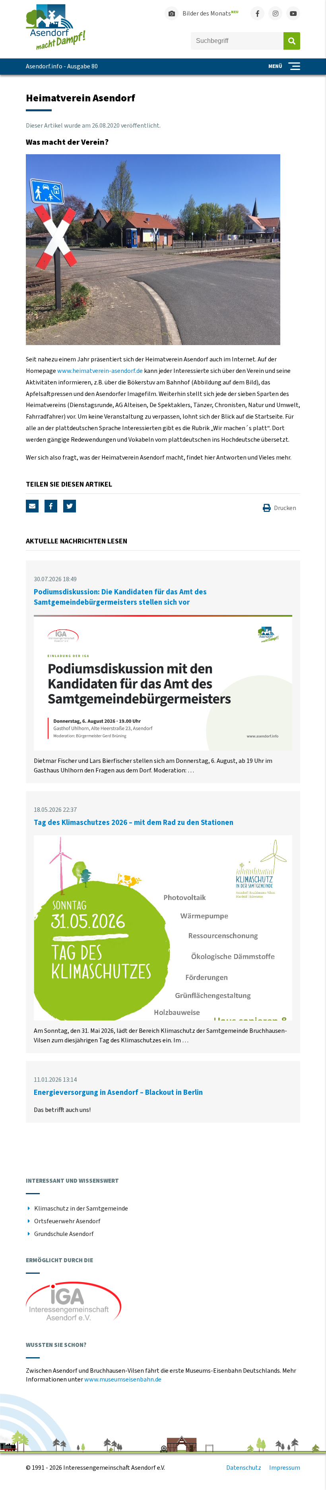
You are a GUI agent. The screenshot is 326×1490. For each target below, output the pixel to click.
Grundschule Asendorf (64, 1234)
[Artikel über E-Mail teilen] (32, 506)
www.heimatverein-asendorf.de (100, 371)
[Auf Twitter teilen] (69, 506)
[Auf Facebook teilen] (51, 506)
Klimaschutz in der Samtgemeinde (81, 1208)
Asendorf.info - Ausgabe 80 (62, 66)
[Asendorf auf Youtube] (293, 13)
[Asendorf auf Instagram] (275, 13)
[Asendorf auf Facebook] (257, 13)
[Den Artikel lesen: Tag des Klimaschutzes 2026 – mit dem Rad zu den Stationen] (163, 1018)
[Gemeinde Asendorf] (55, 48)
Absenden (291, 41)
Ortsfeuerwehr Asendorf (67, 1221)
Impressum (284, 1467)
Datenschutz (243, 1467)
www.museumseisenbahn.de (122, 1379)
